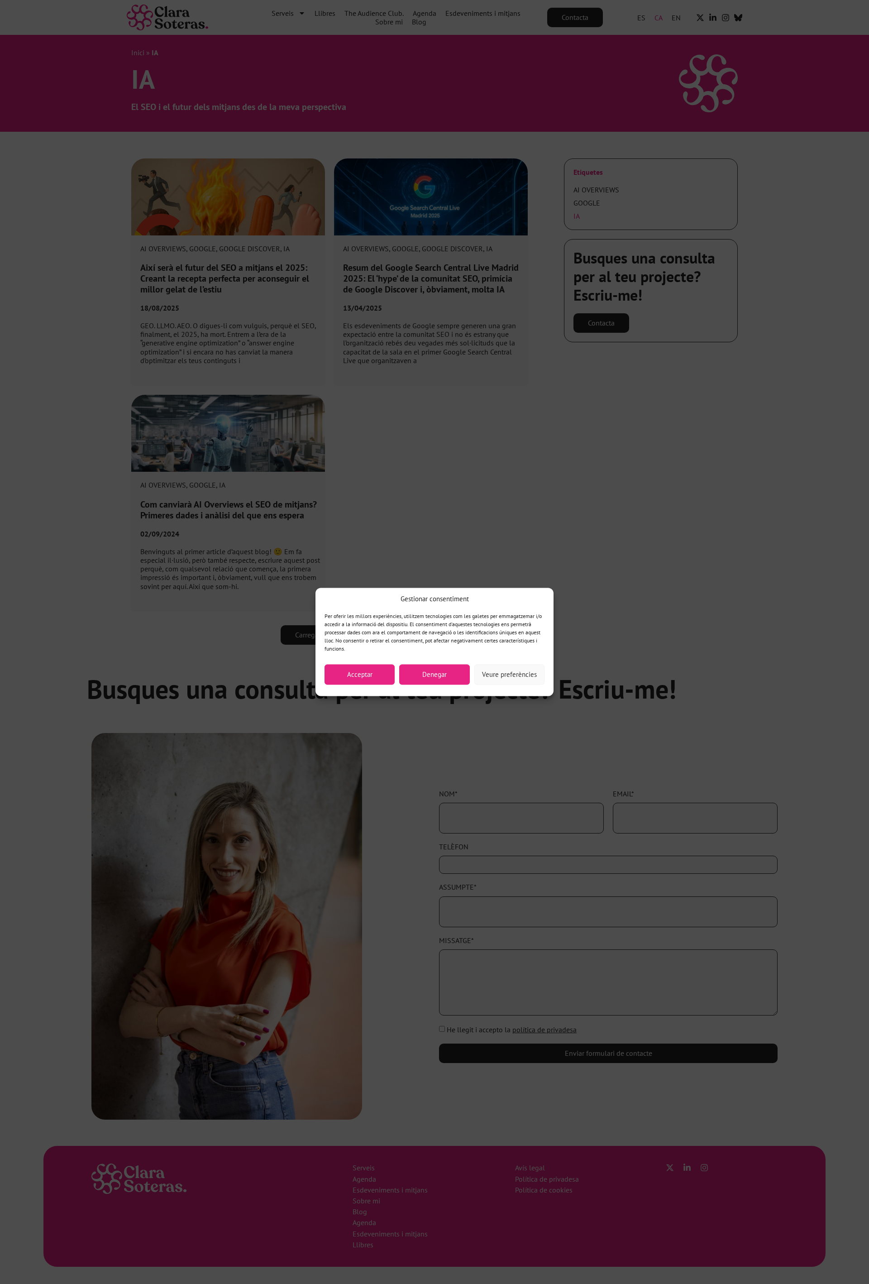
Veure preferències (509, 674)
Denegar (434, 674)
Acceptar (359, 674)
